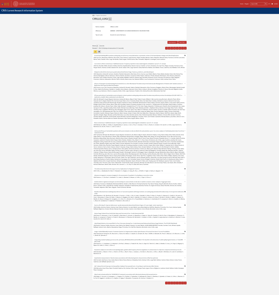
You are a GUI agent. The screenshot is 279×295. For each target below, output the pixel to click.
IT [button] (269, 4)
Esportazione (172, 42)
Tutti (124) (182, 42)
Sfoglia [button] (246, 4)
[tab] (95, 51)
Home (241, 4)
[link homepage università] (23, 4)
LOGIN (276, 4)
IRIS (93, 15)
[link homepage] (5, 4)
